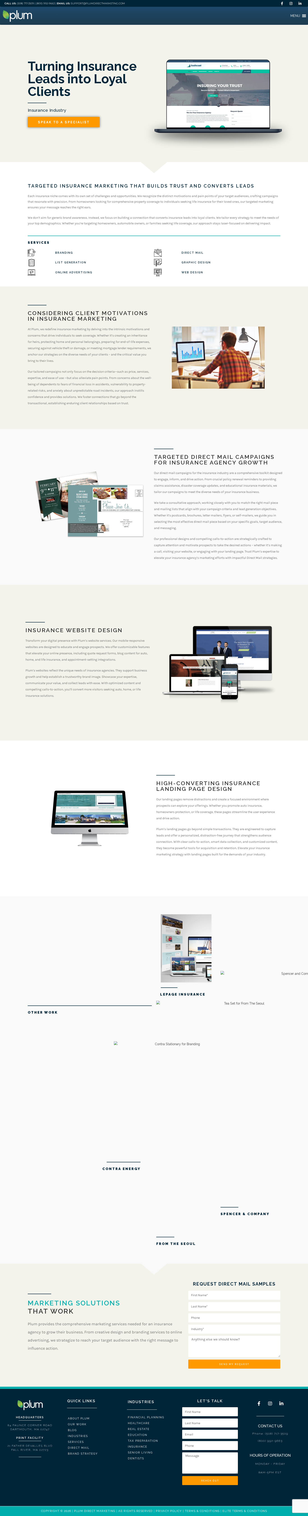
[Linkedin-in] (281, 1403)
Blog (72, 1430)
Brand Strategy (83, 1453)
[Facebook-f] (258, 1403)
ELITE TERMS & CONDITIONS (245, 1511)
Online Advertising (73, 272)
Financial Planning (146, 1417)
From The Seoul (176, 1244)
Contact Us (270, 1426)
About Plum (79, 1418)
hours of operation (270, 1455)
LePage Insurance (182, 994)
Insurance (137, 1446)
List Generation (70, 262)
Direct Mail (193, 252)
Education (137, 1435)
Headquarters (30, 1417)
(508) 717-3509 (25, 3)
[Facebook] (282, 3)
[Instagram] (291, 3)
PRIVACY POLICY (169, 1511)
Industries (78, 1436)
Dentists (136, 1458)
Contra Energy (121, 1169)
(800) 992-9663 (45, 3)
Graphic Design (196, 262)
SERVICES (39, 243)
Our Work (77, 1424)
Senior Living (140, 1452)
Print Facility (30, 1437)
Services (76, 1442)
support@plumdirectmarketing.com (98, 3)
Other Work (43, 1012)
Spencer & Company (245, 1214)
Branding (64, 252)
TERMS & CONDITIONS (202, 1511)
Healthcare (139, 1423)
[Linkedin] (300, 3)
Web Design (192, 272)
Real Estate (138, 1429)
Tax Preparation (143, 1440)
